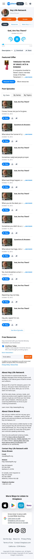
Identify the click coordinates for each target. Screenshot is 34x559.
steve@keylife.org (7, 456)
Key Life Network (18, 10)
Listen (5, 24)
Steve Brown (14, 13)
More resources (23, 82)
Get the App (7, 539)
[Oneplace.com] (11, 3)
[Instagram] (23, 530)
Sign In (20, 4)
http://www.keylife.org (17, 407)
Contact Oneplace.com (22, 543)
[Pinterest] (17, 530)
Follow (9, 19)
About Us (16, 539)
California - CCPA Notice (17, 546)
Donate (25, 19)
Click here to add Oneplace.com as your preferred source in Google (18, 520)
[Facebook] (10, 530)
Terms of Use (8, 543)
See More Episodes (17, 330)
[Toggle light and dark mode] (30, 3)
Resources (14, 24)
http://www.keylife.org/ (9, 462)
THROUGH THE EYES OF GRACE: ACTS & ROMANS (21, 64)
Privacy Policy (26, 539)
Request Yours (9, 82)
